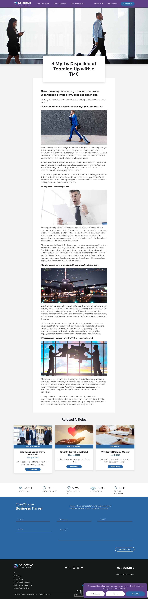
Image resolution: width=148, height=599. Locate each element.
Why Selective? (77, 4)
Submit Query (125, 549)
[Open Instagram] (78, 568)
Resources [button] (112, 4)
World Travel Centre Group (125, 574)
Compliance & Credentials (22, 582)
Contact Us (127, 4)
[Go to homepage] (22, 4)
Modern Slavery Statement (23, 585)
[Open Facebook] (66, 568)
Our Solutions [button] (59, 4)
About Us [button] (98, 4)
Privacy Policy (18, 579)
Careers (16, 573)
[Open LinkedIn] (74, 568)
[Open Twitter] (70, 568)
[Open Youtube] (82, 568)
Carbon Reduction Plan (21, 588)
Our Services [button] (42, 4)
